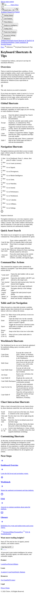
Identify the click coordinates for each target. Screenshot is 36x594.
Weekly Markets (20, 572)
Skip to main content (7, 2)
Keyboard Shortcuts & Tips (20, 40)
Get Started (16, 12)
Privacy (3, 588)
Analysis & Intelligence (10, 25)
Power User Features (10, 32)
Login (3, 564)
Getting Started (8, 15)
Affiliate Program (6, 40)
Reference (7, 38)
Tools (13, 572)
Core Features (8, 18)
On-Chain (4, 580)
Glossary (9, 12)
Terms (8, 588)
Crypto (9, 572)
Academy (4, 12)
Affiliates (15, 564)
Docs (2, 47)
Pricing (10, 564)
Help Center (15, 42)
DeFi (8, 580)
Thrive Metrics (8, 22)
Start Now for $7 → (7, 547)
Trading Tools (8, 28)
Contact (12, 580)
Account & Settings (9, 35)
